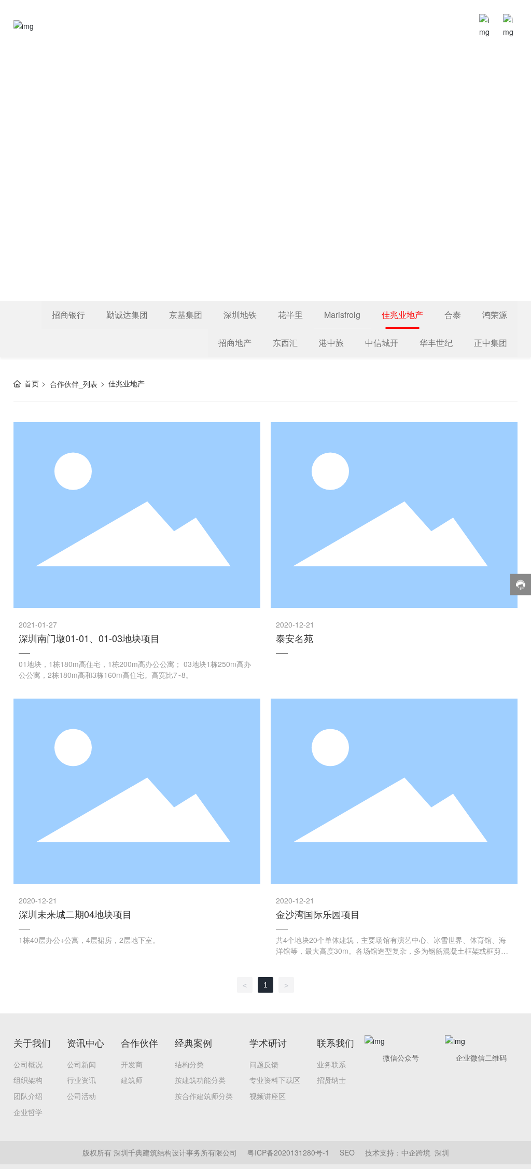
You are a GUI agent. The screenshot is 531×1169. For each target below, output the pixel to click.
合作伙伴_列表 (73, 384)
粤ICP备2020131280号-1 (288, 1152)
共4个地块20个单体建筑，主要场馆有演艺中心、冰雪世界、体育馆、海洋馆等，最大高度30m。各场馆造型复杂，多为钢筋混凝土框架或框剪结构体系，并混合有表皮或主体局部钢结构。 (392, 951)
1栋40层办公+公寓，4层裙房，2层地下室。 (89, 940)
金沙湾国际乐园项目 (318, 914)
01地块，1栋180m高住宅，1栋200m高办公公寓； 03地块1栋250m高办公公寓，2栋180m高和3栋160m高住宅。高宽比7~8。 (135, 669)
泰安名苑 (294, 638)
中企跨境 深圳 (425, 1152)
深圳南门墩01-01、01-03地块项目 (89, 638)
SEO (347, 1152)
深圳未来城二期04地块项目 (75, 914)
